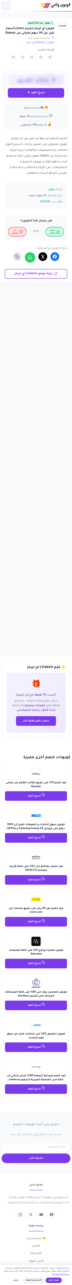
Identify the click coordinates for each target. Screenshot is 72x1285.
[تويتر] (31, 1214)
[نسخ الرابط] (17, 256)
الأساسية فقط (33, 1280)
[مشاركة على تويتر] (42, 256)
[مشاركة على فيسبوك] (54, 256)
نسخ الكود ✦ (36, 92)
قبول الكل (54, 1280)
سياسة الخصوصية (60, 1274)
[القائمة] (6, 5)
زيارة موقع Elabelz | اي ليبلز (33, 273)
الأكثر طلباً (36, 1253)
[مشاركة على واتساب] (30, 257)
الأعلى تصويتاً (36, 1261)
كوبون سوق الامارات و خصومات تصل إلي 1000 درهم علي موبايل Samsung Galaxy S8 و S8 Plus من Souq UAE (36, 828)
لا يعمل (15, 231)
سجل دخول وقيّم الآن (36, 721)
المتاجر (36, 1246)
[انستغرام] (20, 1214)
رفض (16, 1280)
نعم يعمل (52, 231)
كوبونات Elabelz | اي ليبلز (40, 42)
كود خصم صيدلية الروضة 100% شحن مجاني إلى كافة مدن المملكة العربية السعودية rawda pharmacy (36, 1079)
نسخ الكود (34, 796)
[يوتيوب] (41, 1214)
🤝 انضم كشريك (36, 1238)
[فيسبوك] (51, 1214)
